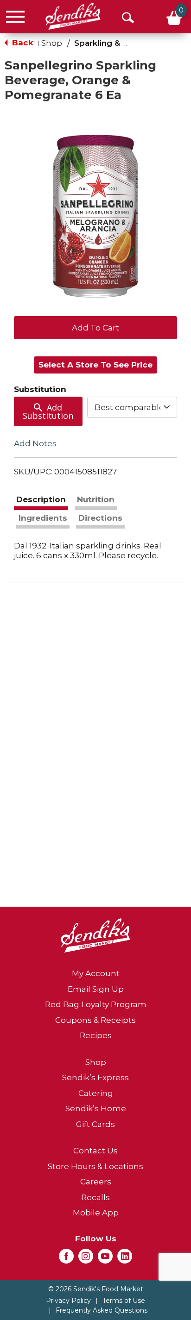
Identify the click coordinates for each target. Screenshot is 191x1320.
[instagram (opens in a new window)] (85, 1259)
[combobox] (132, 407)
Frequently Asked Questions (101, 1310)
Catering (95, 1093)
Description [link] (41, 499)
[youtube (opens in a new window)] (105, 1259)
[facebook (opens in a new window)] (66, 1259)
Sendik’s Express (95, 1077)
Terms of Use (123, 1300)
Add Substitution (48, 411)
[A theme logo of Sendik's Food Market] (73, 16)
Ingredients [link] (43, 518)
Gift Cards (95, 1124)
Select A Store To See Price (95, 364)
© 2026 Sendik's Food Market (95, 1289)
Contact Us (95, 1150)
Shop (51, 43)
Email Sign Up (96, 989)
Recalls (95, 1197)
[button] (95, 326)
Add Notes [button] (35, 443)
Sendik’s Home (95, 1108)
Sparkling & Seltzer (112, 43)
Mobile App (96, 1212)
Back (21, 42)
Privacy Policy (68, 1300)
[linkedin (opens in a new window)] (124, 1259)
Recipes (96, 1035)
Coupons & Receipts (95, 1020)
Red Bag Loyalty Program (95, 1004)
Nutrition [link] (96, 499)
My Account (96, 973)
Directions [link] (100, 518)
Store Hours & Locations (95, 1166)
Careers (95, 1181)
